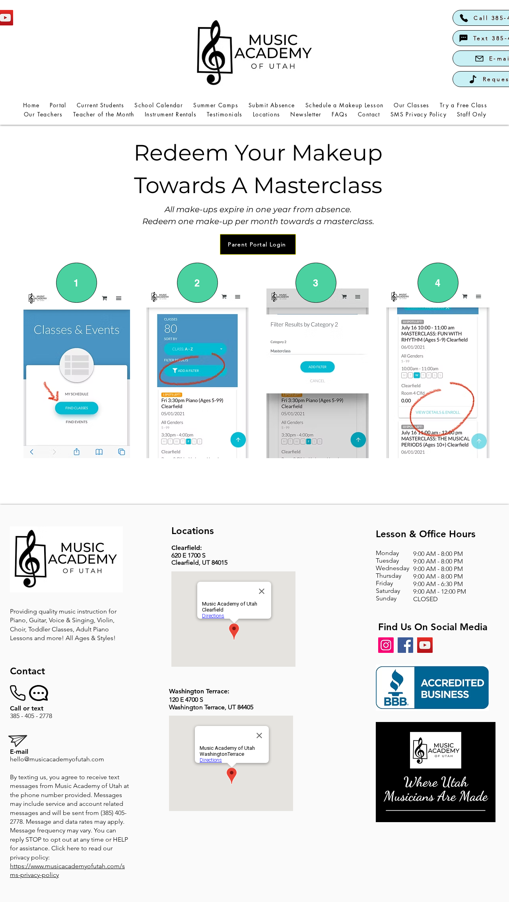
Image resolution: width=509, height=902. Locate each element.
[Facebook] (405, 645)
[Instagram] (386, 645)
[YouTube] (425, 645)
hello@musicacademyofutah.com (57, 759)
